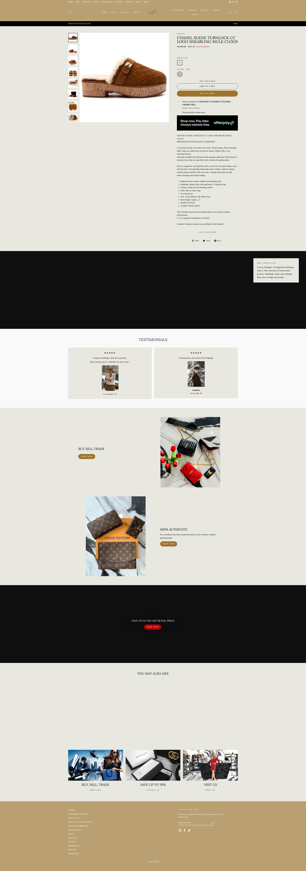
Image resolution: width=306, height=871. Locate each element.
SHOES (95, 2)
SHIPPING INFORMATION (78, 826)
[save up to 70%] (153, 765)
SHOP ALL (210, 790)
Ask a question (207, 232)
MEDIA (138, 2)
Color (183, 69)
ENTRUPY (72, 842)
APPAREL (129, 2)
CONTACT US (73, 818)
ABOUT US (72, 838)
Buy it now (207, 93)
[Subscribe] (212, 822)
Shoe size (182, 58)
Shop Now (169, 544)
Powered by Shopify (153, 862)
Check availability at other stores (193, 112)
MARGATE (72, 850)
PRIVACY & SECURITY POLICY (80, 822)
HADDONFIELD (74, 846)
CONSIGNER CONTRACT (78, 814)
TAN (179, 74)
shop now (87, 456)
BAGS (78, 2)
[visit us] (210, 765)
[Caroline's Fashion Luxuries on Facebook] (184, 830)
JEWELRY (86, 2)
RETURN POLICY (75, 830)
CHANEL (181, 34)
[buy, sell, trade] (95, 765)
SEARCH (71, 810)
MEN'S (146, 2)
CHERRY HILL (73, 854)
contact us (153, 790)
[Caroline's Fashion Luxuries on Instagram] (179, 830)
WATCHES (119, 2)
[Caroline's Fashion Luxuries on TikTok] (189, 830)
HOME (70, 2)
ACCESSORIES (107, 2)
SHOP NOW (153, 627)
